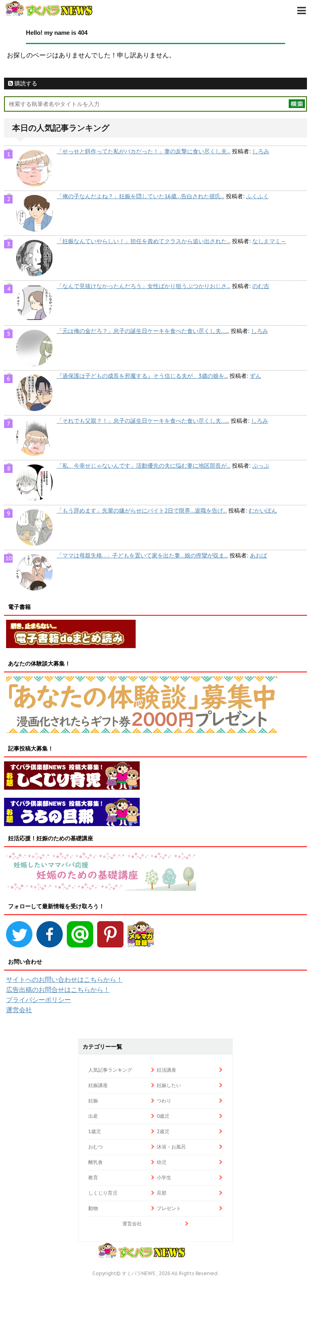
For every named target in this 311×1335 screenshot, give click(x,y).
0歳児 (163, 1116)
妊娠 (93, 1101)
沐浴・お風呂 (171, 1147)
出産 (93, 1116)
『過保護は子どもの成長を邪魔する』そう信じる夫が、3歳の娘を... (142, 375)
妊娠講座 (98, 1085)
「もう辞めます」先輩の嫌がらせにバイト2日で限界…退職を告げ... (142, 510)
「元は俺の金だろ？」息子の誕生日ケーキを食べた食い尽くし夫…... (143, 331)
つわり (164, 1101)
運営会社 (19, 1010)
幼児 (161, 1162)
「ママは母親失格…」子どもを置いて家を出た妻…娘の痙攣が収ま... (142, 555)
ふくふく (257, 196)
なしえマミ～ (269, 241)
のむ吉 (260, 286)
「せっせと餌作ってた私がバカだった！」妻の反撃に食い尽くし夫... (143, 151)
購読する (25, 83)
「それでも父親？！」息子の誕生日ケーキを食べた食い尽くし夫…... (143, 420)
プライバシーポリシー (38, 1000)
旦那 (161, 1193)
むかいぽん (263, 510)
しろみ (260, 151)
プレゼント (169, 1208)
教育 (93, 1177)
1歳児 (94, 1131)
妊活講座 (166, 1070)
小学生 (164, 1177)
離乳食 (95, 1162)
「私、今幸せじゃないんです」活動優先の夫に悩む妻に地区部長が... (143, 465)
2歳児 (163, 1131)
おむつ (95, 1147)
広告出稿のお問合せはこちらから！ (58, 989)
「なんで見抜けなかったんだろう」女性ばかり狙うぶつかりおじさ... (143, 286)
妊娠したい (169, 1085)
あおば (258, 555)
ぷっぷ (260, 465)
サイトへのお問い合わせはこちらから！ (64, 979)
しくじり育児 (102, 1193)
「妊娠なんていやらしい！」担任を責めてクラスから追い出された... (143, 241)
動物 (93, 1208)
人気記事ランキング (110, 1070)
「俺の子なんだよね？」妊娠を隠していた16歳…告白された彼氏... (140, 196)
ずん (255, 375)
